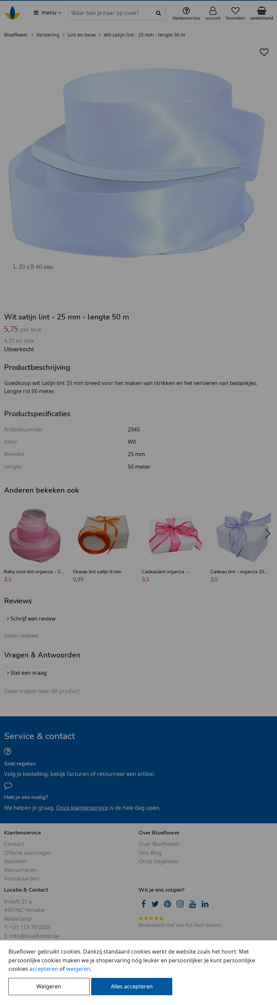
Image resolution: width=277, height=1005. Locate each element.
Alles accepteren (132, 986)
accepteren (43, 969)
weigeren (78, 969)
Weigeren (48, 986)
